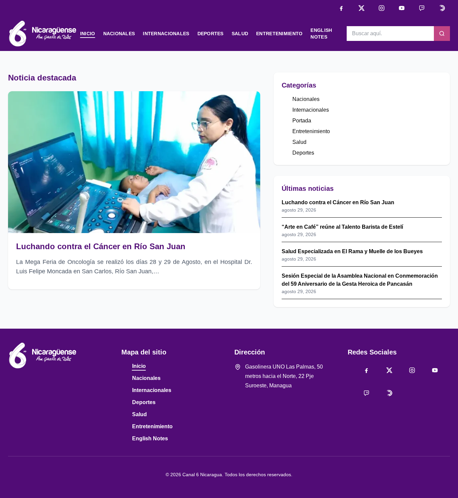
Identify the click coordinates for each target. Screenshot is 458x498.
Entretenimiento (279, 33)
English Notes (150, 438)
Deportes (210, 33)
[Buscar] (442, 33)
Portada (301, 120)
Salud (240, 33)
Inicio (87, 33)
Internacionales (166, 33)
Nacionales (119, 33)
